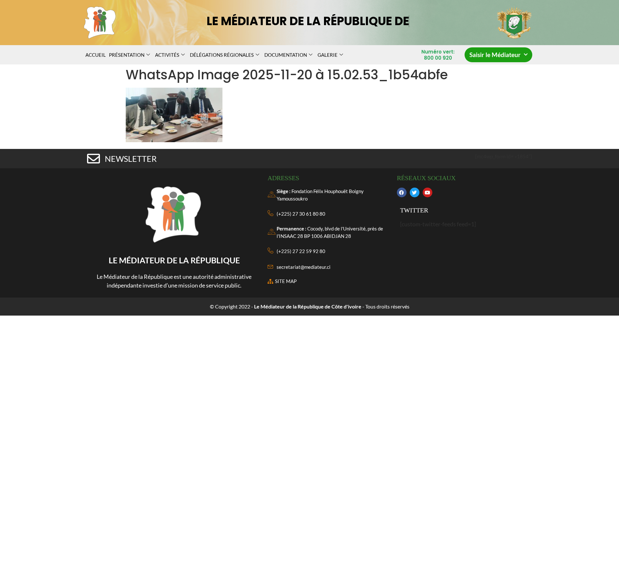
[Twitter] (414, 192)
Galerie (328, 55)
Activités (167, 55)
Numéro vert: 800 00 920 (438, 55)
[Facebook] (402, 192)
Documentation (285, 55)
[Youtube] (427, 192)
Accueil (95, 55)
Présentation (126, 55)
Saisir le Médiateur (495, 54)
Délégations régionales (222, 55)
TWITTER (414, 210)
